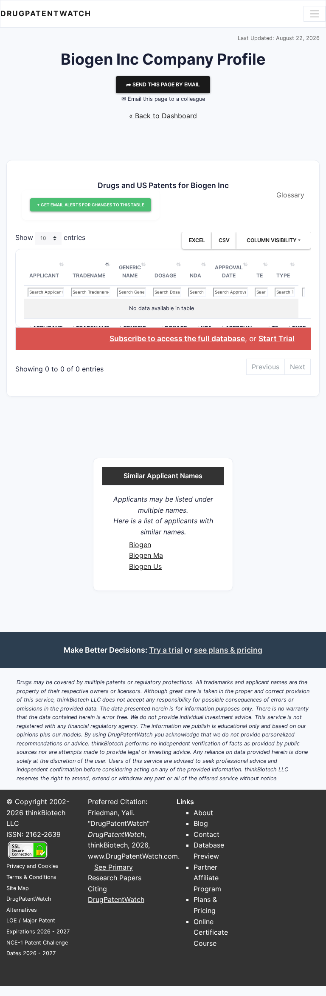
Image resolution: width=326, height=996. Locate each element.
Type (283, 275)
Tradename (89, 275)
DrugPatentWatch (45, 13)
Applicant (44, 275)
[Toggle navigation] (315, 13)
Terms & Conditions (31, 877)
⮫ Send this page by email (163, 84)
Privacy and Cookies (32, 866)
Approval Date (229, 271)
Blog (201, 823)
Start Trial (277, 338)
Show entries (50, 237)
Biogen (140, 544)
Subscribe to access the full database (177, 338)
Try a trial (166, 649)
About (203, 812)
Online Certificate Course (211, 932)
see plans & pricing (228, 649)
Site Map (17, 888)
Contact (206, 834)
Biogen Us (145, 566)
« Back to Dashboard (163, 115)
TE (259, 275)
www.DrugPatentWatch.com (133, 856)
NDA (195, 275)
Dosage (165, 275)
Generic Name (130, 271)
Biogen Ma (146, 555)
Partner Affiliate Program (207, 878)
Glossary (290, 195)
